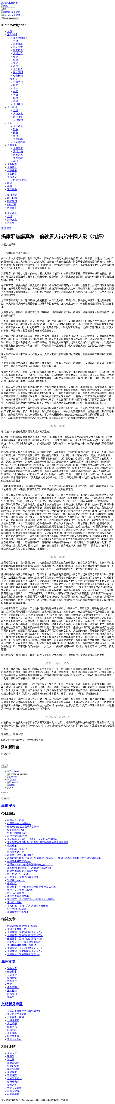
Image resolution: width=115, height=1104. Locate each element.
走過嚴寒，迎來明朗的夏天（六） (25, 932)
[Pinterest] (12, 782)
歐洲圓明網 (13, 1062)
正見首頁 (12, 213)
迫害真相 (12, 993)
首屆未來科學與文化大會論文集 (24, 1011)
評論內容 (6, 754)
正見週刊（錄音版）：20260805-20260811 (29, 867)
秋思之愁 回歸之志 (17, 836)
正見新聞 (12, 34)
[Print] (10, 787)
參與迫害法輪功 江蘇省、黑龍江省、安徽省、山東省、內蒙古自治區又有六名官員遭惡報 (54, 858)
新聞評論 (18, 44)
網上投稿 (12, 198)
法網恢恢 (12, 1072)
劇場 (9, 183)
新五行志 (18, 50)
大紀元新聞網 (14, 1088)
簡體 (9, 228)
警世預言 (12, 173)
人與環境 (12, 145)
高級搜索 (8, 806)
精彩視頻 (18, 75)
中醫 (15, 91)
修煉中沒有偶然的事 (18, 896)
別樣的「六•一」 (16, 880)
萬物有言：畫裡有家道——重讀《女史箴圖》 (31, 899)
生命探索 (12, 164)
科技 (15, 94)
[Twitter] (11, 779)
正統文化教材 (14, 1039)
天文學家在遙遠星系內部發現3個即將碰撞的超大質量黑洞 (37, 842)
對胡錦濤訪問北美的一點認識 (22, 926)
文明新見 (12, 167)
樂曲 (15, 132)
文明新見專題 (12, 1004)
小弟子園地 (13, 987)
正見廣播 (12, 189)
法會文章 (12, 968)
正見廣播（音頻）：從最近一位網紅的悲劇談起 (32, 839)
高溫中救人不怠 (15, 820)
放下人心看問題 (15, 893)
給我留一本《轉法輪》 (19, 823)
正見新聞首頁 (20, 37)
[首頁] (4, 6)
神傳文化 (12, 79)
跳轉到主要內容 (9, 2)
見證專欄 (18, 120)
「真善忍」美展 (15, 1017)
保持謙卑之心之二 (16, 852)
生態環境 (18, 158)
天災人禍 (18, 151)
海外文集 (18, 116)
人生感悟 (12, 1023)
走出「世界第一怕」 (18, 929)
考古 (15, 66)
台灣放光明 (13, 1081)
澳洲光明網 (13, 1069)
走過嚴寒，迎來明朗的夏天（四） (25, 938)
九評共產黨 (13, 1020)
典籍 (15, 101)
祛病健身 (12, 974)
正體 (3, 228)
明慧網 (10, 1056)
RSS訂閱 (11, 204)
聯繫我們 (12, 201)
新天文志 (18, 47)
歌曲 (15, 129)
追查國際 (12, 1075)
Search (4, 792)
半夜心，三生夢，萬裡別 (20, 890)
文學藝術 (12, 170)
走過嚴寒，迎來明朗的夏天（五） (25, 935)
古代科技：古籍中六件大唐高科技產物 (27, 905)
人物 (15, 88)
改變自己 (12, 883)
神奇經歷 (12, 981)
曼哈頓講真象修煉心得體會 (21, 945)
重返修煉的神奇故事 (18, 912)
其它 (15, 161)
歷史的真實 (13, 1036)
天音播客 (12, 207)
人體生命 (18, 53)
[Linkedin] (12, 776)
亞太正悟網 (13, 1066)
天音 (9, 123)
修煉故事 (12, 971)
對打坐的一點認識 (16, 909)
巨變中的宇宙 (20, 180)
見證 (15, 110)
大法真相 (12, 107)
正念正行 (12, 990)
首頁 (9, 31)
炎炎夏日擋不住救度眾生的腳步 (24, 942)
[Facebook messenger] (18, 774)
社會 (15, 41)
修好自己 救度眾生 (17, 829)
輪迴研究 (12, 1026)
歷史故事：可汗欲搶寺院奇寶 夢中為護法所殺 (31, 886)
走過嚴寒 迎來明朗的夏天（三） (25, 948)
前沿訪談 (12, 1030)
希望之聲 (12, 1085)
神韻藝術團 (13, 1094)
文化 (15, 63)
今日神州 (18, 104)
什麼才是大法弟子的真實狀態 (22, 877)
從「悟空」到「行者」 (19, 874)
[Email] (11, 784)
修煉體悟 (12, 978)
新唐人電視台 (14, 1091)
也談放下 (12, 845)
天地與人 (18, 154)
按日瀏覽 (12, 195)
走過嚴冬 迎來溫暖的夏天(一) (23, 954)
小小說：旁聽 (14, 902)
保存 (4, 766)
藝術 (15, 60)
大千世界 (18, 69)
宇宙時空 (12, 177)
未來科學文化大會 (16, 1014)
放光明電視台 (14, 1078)
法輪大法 (12, 1053)
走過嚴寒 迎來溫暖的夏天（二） (25, 951)
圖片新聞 (18, 72)
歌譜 (15, 135)
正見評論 (12, 1033)
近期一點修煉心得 (16, 833)
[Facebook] (13, 771)
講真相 (10, 222)
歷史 (15, 85)
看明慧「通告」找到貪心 (20, 855)
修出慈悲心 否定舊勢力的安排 (23, 826)
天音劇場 (18, 139)
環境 (15, 56)
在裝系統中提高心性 (18, 848)
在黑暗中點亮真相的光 (19, 861)
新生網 (10, 1059)
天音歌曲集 (19, 142)
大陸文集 (18, 113)
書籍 (9, 186)
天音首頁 (18, 126)
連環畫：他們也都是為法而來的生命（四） (30, 864)
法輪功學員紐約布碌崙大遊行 (22, 871)
